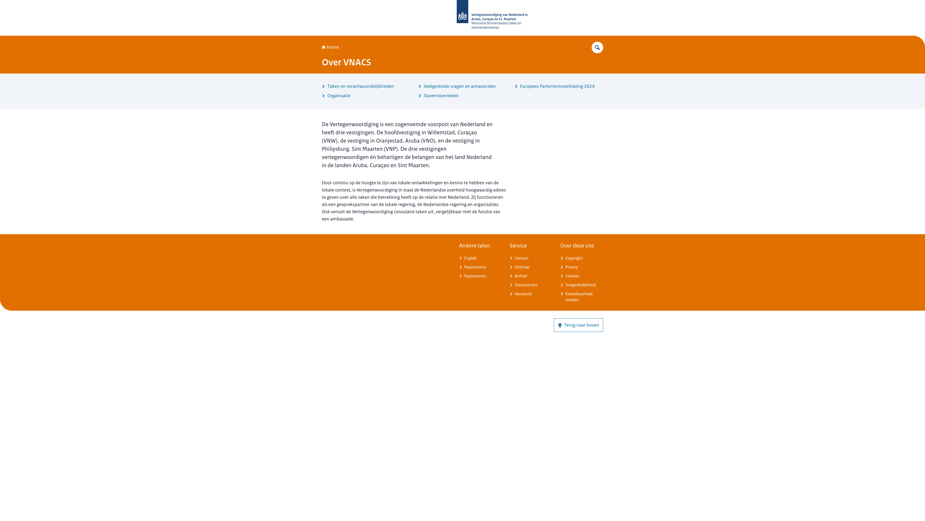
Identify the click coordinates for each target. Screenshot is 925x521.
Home (333, 47)
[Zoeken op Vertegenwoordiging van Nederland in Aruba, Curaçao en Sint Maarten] (597, 47)
